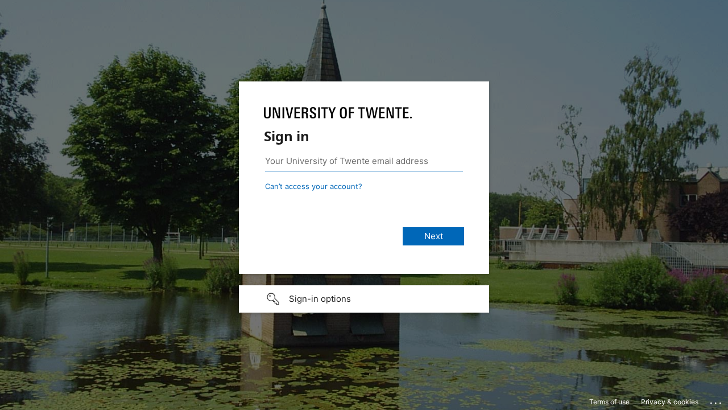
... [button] (716, 400)
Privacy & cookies (669, 401)
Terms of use (609, 401)
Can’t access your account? (313, 186)
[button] (364, 299)
